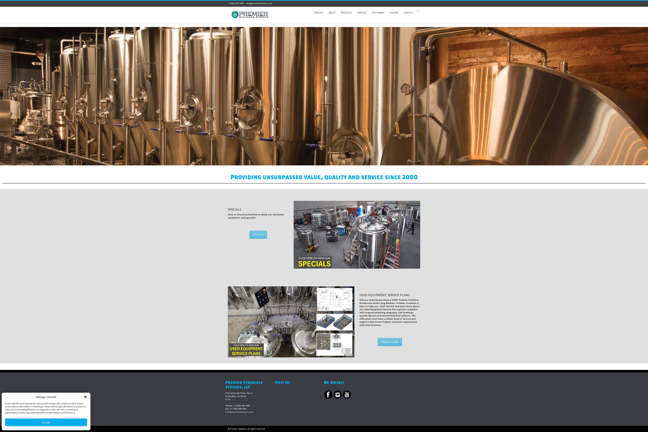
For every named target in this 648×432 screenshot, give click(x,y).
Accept (46, 422)
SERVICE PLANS (390, 342)
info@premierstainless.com (259, 3)
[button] (85, 397)
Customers (378, 12)
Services (362, 12)
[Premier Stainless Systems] (249, 15)
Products (346, 12)
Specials (318, 12)
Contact (408, 12)
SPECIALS (258, 234)
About (332, 12)
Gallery (394, 12)
